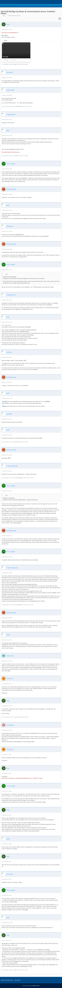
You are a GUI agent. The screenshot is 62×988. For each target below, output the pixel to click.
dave (4, 406)
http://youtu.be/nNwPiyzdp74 (10, 32)
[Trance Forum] (0, 2)
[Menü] (60, 2)
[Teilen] (59, 18)
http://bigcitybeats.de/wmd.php (10, 152)
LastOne (5, 401)
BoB (16, 155)
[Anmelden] (55, 2)
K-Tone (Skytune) (19, 477)
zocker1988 (17, 106)
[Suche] (51, 2)
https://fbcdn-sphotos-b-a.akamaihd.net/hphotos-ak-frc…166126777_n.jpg (22, 778)
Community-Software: (31, 985)
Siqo (4, 15)
